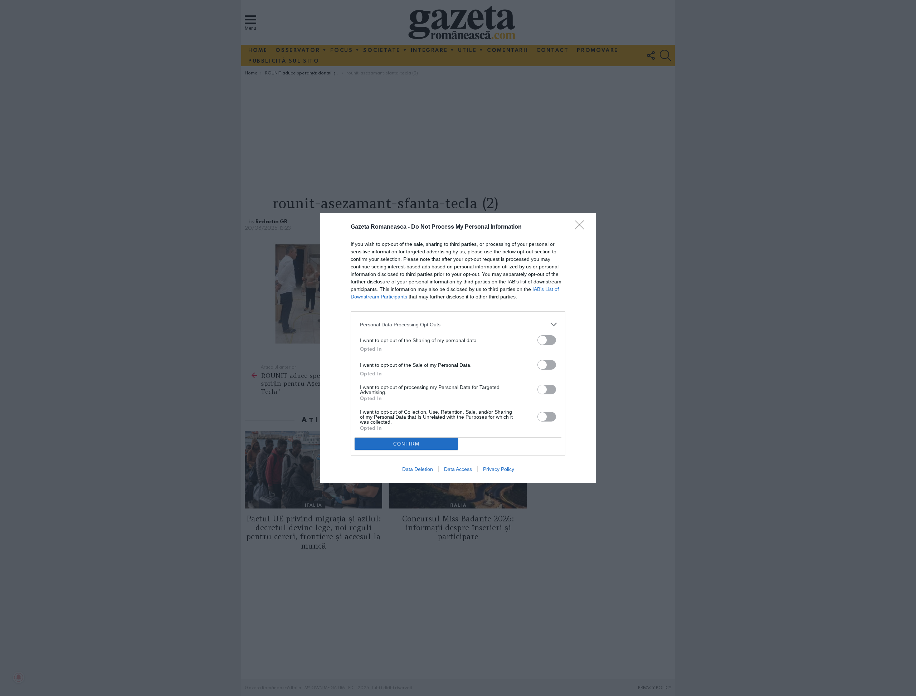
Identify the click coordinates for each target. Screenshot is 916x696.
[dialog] (458, 348)
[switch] (546, 340)
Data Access (458, 469)
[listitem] (458, 324)
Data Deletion (417, 469)
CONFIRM (406, 444)
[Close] (582, 227)
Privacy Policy (498, 469)
